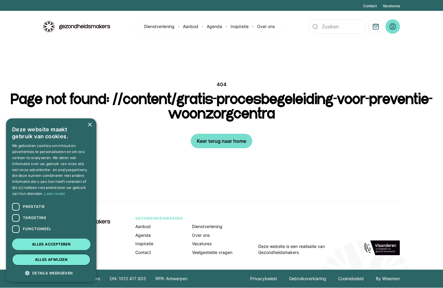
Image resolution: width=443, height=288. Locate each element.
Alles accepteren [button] (51, 244)
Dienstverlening (159, 26)
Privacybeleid (263, 278)
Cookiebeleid (351, 278)
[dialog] (51, 200)
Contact (370, 6)
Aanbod (190, 26)
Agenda (214, 26)
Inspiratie (240, 26)
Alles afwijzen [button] (51, 259)
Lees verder (54, 193)
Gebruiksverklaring (307, 278)
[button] (51, 272)
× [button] (89, 125)
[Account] (392, 26)
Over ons (266, 26)
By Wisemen (388, 278)
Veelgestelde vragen (212, 252)
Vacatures (391, 6)
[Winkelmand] (376, 26)
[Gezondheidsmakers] (77, 27)
